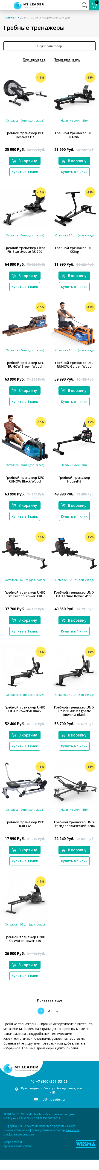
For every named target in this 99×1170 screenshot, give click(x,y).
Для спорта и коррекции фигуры (45, 17)
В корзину (27, 160)
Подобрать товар (49, 46)
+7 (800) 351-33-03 (52, 1081)
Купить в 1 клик (25, 172)
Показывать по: (67, 59)
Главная (9, 17)
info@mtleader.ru (52, 1099)
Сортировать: (34, 59)
